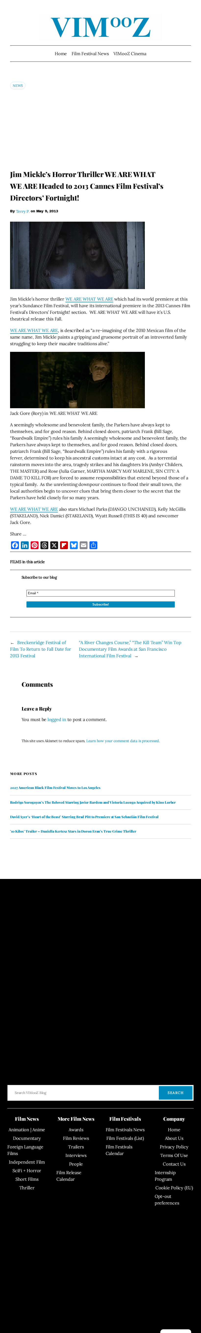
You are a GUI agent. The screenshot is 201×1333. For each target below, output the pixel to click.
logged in (57, 719)
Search (176, 1093)
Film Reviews (76, 1138)
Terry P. (22, 211)
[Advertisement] (100, 129)
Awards (76, 1129)
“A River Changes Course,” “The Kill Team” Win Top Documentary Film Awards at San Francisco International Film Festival (130, 649)
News (18, 85)
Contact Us (174, 1164)
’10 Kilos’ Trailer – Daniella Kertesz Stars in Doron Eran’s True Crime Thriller (73, 831)
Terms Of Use (174, 1155)
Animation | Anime (27, 1129)
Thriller (27, 1188)
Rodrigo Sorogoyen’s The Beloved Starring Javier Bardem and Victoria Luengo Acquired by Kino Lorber (93, 802)
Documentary (27, 1138)
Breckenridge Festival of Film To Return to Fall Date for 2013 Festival (40, 649)
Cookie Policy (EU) (174, 1188)
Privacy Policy (174, 1147)
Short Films (26, 1179)
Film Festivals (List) (125, 1138)
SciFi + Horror (27, 1170)
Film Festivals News (125, 1129)
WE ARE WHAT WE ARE (89, 299)
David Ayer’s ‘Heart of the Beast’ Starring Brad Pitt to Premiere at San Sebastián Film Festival (84, 817)
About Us (174, 1138)
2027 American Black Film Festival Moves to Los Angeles (55, 788)
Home (61, 53)
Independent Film (27, 1162)
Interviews (76, 1155)
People (76, 1164)
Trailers (76, 1147)
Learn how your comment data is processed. (123, 740)
